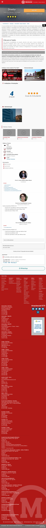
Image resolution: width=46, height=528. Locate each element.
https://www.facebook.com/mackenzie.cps (10, 188)
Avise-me (34, 10)
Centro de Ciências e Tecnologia (12, 12)
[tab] (23, 240)
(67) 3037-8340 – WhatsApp (6, 408)
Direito (12, 9)
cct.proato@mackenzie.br (8, 227)
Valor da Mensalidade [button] (8, 240)
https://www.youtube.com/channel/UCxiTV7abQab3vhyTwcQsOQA (13, 190)
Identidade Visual (29, 521)
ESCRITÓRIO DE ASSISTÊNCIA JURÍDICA (12, 52)
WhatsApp (24, 268)
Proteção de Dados (19, 521)
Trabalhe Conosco (38, 521)
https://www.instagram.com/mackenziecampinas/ (11, 189)
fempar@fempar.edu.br (5, 510)
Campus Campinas (11, 159)
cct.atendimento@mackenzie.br (9, 187)
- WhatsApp (9, 262)
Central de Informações (8, 521)
